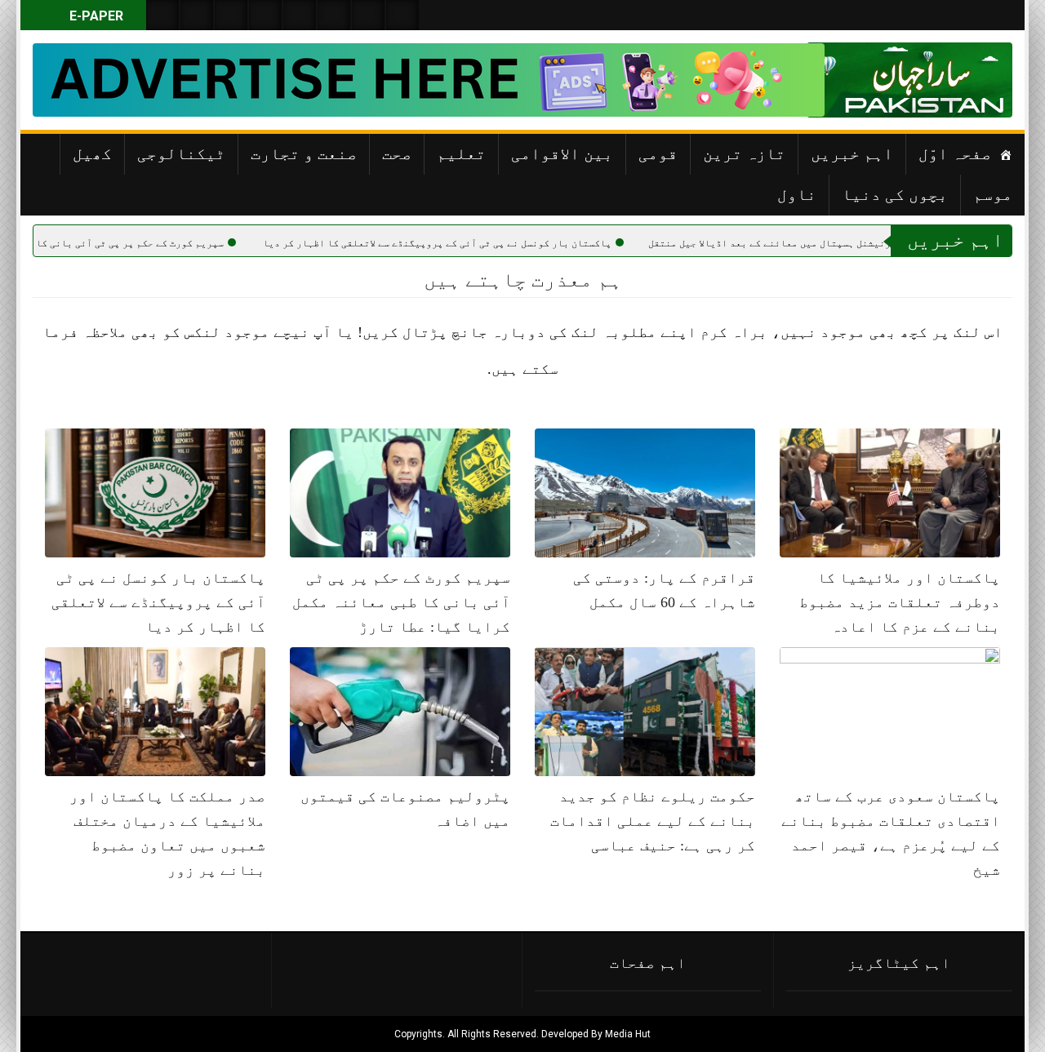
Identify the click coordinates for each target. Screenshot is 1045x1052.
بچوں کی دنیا (895, 194)
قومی (658, 153)
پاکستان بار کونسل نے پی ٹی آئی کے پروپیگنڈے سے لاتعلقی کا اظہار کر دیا (493, 243)
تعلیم (461, 153)
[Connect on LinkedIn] (334, 15)
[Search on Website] (162, 15)
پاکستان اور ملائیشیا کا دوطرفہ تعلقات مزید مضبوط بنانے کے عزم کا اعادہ (899, 602)
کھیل (92, 153)
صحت (396, 153)
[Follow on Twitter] (231, 15)
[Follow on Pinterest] (299, 15)
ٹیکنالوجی (181, 153)
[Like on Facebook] (196, 15)
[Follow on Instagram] (402, 15)
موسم (992, 194)
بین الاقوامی (562, 153)
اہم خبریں (852, 153)
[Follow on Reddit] (368, 15)
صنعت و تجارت (304, 153)
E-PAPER (94, 16)
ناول (796, 194)
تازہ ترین (744, 153)
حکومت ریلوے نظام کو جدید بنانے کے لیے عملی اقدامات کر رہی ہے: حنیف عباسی (652, 821)
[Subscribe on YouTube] (265, 15)
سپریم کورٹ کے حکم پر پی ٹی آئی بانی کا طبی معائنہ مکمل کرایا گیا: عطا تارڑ (401, 602)
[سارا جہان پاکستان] (963, 80)
